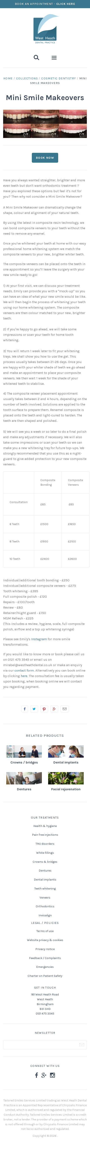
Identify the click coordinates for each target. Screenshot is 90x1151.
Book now (45, 158)
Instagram (39, 639)
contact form (24, 670)
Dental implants (65, 762)
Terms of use (45, 931)
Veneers (45, 897)
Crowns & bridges (45, 862)
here (24, 676)
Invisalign (45, 915)
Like (24, 709)
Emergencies (45, 967)
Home (8, 78)
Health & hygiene (45, 826)
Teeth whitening (45, 888)
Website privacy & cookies (45, 940)
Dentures (24, 789)
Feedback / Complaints (45, 958)
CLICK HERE (65, 4)
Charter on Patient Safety (45, 976)
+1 (54, 709)
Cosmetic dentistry (58, 78)
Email (64, 709)
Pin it (44, 709)
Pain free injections (45, 835)
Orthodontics (45, 906)
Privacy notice (45, 949)
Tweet (34, 709)
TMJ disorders (45, 844)
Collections (27, 78)
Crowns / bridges (24, 762)
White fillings (45, 853)
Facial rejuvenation (66, 789)
